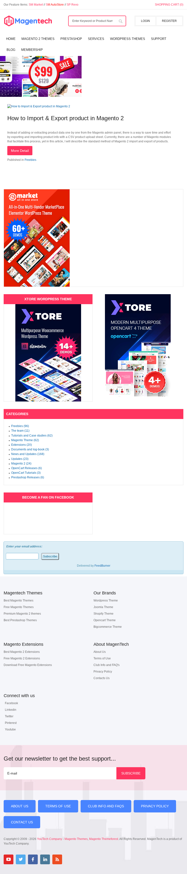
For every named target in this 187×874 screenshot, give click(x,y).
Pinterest (11, 723)
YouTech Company (49, 839)
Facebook (11, 703)
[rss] (57, 859)
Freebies (30, 160)
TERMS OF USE (58, 806)
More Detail (20, 151)
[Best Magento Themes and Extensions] (28, 21)
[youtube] (8, 859)
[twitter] (21, 859)
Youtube (10, 729)
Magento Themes (76, 839)
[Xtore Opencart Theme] (137, 345)
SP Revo (72, 4)
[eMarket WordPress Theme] (93, 238)
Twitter (9, 716)
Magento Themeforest (103, 839)
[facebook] (33, 859)
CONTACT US (22, 822)
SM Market (36, 4)
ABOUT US (19, 806)
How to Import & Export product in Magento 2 (65, 118)
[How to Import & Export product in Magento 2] (38, 106)
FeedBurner (102, 565)
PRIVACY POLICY (155, 806)
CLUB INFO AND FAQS (106, 806)
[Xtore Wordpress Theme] (48, 352)
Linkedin (10, 709)
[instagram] (69, 859)
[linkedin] (45, 859)
